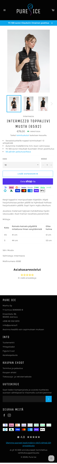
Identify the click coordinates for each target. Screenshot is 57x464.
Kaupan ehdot (9, 372)
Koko (5, 159)
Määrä (44, 159)
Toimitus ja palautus (13, 368)
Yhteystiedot (9, 346)
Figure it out (9, 351)
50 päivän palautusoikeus (18, 151)
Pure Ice (32, 457)
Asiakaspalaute (10, 355)
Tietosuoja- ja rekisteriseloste (17, 376)
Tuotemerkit (8, 342)
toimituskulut (22, 135)
